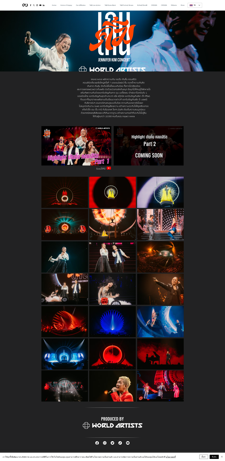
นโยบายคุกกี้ (171, 457)
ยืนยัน (214, 456)
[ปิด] (221, 457)
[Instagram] (37, 5)
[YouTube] (40, 5)
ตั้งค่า (204, 456)
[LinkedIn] (43, 5)
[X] (34, 5)
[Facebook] (30, 5)
